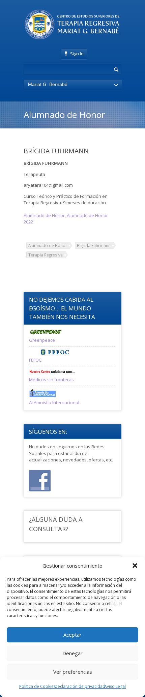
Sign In (77, 54)
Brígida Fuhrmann (94, 245)
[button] (135, 565)
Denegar (72, 653)
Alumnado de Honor (44, 215)
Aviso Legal (115, 686)
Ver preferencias (72, 671)
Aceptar (72, 634)
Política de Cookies (37, 686)
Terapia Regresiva (45, 254)
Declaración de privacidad (80, 686)
